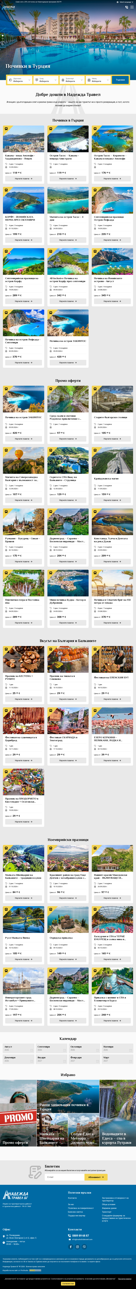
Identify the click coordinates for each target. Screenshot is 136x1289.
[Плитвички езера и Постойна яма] (23, 599)
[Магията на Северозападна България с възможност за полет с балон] (23, 476)
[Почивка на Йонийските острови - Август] (112, 277)
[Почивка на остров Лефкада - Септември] (23, 339)
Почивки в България (31, 66)
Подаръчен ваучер (76, 1215)
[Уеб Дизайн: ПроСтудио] (34, 1270)
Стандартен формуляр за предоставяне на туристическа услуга (116, 1218)
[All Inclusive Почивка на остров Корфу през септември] (68, 277)
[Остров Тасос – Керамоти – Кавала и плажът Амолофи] (112, 155)
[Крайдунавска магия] (112, 476)
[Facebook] (70, 1247)
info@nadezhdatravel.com (82, 1239)
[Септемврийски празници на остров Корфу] (23, 277)
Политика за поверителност (81, 1208)
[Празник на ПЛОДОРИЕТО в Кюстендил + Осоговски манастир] (23, 798)
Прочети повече (124, 1279)
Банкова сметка (75, 1212)
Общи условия (108, 1204)
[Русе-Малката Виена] (23, 935)
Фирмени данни (109, 1208)
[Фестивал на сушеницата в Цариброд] (23, 736)
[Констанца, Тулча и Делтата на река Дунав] (112, 537)
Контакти (72, 1198)
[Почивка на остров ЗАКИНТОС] (68, 339)
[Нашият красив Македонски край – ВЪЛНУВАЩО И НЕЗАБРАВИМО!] (112, 874)
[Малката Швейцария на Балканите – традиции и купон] (23, 874)
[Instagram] (77, 1247)
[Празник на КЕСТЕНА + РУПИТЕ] (23, 675)
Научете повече (16, 1112)
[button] (2, 35)
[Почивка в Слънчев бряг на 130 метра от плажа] (112, 599)
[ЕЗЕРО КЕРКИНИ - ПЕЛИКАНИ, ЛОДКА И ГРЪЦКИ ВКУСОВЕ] (112, 736)
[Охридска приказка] (68, 935)
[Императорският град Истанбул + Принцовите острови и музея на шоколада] (23, 997)
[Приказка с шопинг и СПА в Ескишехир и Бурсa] (112, 997)
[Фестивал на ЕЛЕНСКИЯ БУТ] (112, 675)
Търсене (120, 80)
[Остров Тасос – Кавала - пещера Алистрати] (68, 155)
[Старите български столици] (112, 415)
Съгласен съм (68, 1284)
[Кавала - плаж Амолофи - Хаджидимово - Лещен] (23, 155)
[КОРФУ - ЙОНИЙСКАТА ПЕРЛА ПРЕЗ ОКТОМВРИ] (23, 216)
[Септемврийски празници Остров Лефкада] (112, 216)
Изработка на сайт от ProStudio (15, 1270)
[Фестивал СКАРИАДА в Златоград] (68, 736)
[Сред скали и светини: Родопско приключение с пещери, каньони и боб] (68, 415)
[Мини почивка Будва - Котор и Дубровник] (68, 599)
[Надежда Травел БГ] (8, 7)
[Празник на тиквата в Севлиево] (68, 675)
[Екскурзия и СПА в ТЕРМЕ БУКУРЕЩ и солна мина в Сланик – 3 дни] (112, 935)
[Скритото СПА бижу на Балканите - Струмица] (68, 476)
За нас (71, 1204)
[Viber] (84, 1247)
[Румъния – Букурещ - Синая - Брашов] (23, 537)
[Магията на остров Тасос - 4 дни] (68, 216)
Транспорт (106, 1212)
